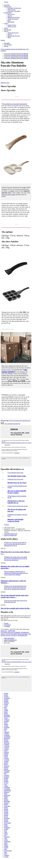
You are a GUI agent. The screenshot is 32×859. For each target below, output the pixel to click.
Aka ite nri (14, 635)
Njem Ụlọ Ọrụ (11, 9)
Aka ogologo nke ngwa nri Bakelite (10, 632)
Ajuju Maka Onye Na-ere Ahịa (9, 620)
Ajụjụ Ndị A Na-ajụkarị (14, 11)
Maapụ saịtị (4, 631)
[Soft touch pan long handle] (18, 506)
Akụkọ (6, 23)
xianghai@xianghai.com (10, 533)
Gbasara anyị (7, 6)
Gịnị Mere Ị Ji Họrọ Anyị (14, 8)
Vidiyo (6, 28)
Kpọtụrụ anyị (7, 29)
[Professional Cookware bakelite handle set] (18, 497)
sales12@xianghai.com (10, 535)
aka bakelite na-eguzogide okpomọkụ (15, 104)
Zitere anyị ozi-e (5, 82)
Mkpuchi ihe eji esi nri (14, 17)
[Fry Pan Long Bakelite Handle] (15, 472)
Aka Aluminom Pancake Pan (12, 423)
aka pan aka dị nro (8, 194)
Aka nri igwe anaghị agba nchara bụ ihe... (15, 608)
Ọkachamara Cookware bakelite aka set (16, 502)
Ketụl (9, 20)
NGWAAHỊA (8, 12)
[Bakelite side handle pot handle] (18, 487)
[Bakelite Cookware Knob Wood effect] (18, 516)
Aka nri (10, 16)
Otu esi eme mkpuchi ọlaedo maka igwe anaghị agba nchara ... (14, 596)
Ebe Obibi (7, 5)
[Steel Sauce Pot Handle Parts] (15, 479)
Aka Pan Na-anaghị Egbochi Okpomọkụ (17, 634)
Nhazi (9, 37)
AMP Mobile (11, 631)
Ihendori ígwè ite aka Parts (17, 483)
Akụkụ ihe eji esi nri (13, 19)
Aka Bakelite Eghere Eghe (17, 476)
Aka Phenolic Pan (22, 635)
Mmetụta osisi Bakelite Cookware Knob (15, 520)
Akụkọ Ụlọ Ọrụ (12, 25)
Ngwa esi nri (11, 14)
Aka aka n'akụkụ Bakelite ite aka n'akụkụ (17, 492)
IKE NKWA (11, 22)
